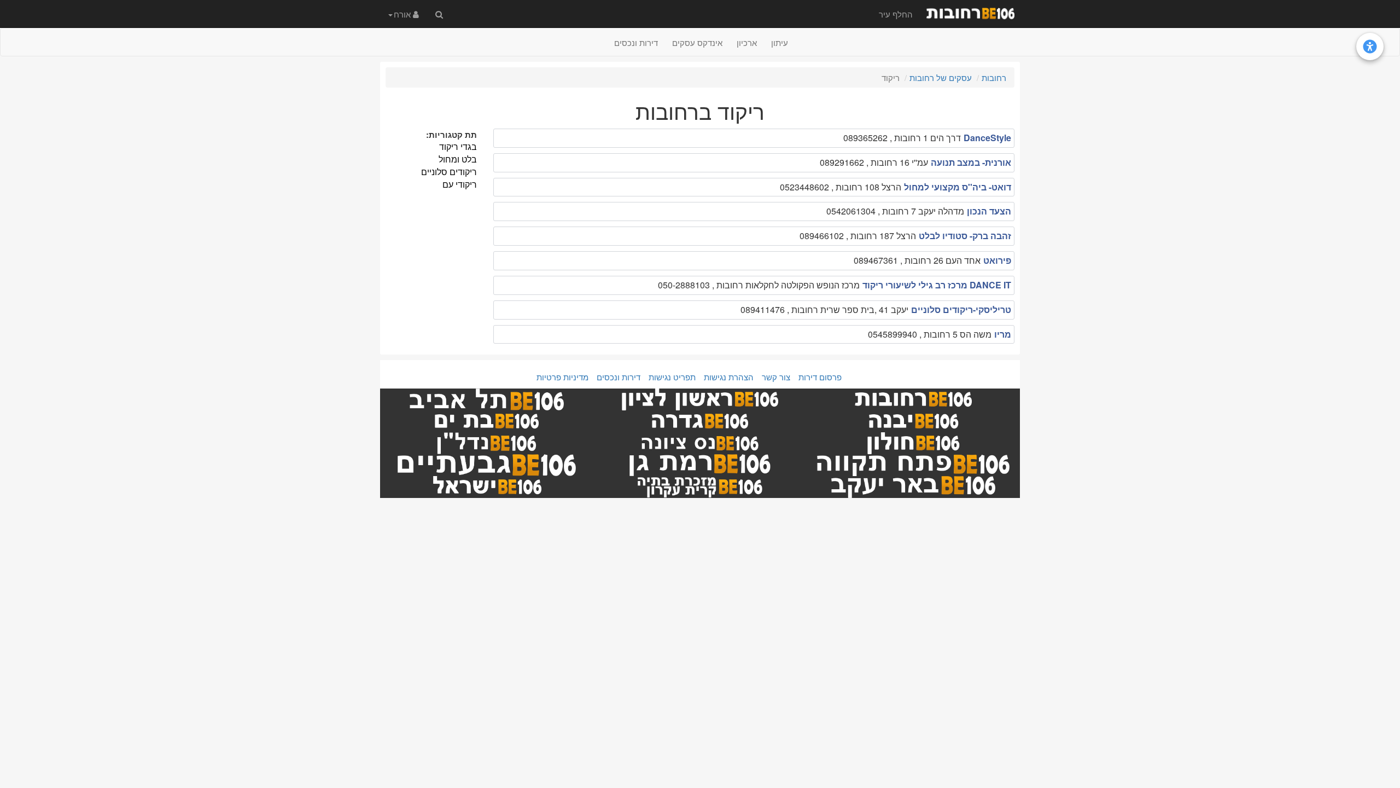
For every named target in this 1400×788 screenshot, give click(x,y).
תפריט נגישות (672, 377)
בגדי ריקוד (458, 146)
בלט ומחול (458, 159)
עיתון (779, 42)
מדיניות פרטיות (562, 377)
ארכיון (747, 42)
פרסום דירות (820, 377)
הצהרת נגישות (729, 377)
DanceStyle (987, 137)
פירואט (997, 260)
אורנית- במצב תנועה (971, 162)
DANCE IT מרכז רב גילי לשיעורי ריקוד (936, 285)
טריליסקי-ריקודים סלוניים (961, 309)
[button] (403, 13)
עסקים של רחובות (940, 77)
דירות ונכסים (636, 42)
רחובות (994, 77)
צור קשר (776, 377)
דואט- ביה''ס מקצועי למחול (957, 187)
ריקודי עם (459, 184)
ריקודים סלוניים (449, 171)
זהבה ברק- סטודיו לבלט (965, 235)
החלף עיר (896, 14)
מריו (1002, 334)
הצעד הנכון (989, 211)
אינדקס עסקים (697, 42)
